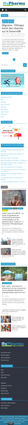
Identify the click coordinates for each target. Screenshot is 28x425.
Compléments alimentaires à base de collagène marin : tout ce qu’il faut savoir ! (14, 310)
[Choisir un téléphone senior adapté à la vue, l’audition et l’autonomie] (6, 325)
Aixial (2, 99)
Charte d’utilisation (5, 357)
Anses (2, 117)
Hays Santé (4, 114)
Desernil (4, 36)
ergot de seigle (9, 36)
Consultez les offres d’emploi (8, 403)
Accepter (11, 423)
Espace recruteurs (5, 405)
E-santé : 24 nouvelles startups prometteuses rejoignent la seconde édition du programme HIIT (18, 242)
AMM (23, 34)
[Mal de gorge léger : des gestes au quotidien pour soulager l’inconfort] (6, 316)
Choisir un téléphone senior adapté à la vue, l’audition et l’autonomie (19, 327)
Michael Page (4, 109)
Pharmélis (3, 102)
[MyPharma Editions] (2, 10)
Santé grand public (7, 283)
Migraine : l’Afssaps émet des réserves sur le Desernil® (13, 28)
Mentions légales (5, 355)
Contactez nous (5, 360)
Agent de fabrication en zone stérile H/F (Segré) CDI (14, 160)
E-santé (15, 208)
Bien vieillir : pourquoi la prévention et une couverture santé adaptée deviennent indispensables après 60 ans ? (14, 290)
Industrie (20, 208)
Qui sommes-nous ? (6, 352)
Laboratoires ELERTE (6, 97)
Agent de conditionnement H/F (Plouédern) (11, 167)
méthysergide (17, 36)
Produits (11, 22)
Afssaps (14, 34)
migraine (22, 36)
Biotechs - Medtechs (7, 208)
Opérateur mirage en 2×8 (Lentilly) (9, 158)
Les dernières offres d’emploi (13, 145)
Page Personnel (5, 112)
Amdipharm (19, 34)
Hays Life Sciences (5, 104)
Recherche (5, 210)
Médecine (5, 20)
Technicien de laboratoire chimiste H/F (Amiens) (13, 182)
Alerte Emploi (4, 408)
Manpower (3, 107)
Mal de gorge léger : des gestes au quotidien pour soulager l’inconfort (18, 318)
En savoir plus (18, 423)
